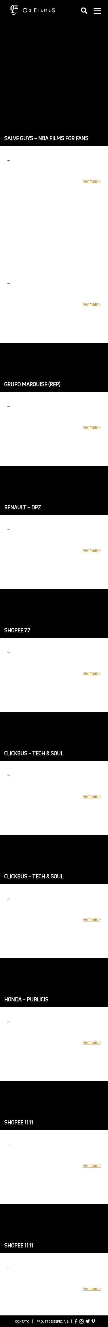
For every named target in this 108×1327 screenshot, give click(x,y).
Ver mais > (92, 181)
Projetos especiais (53, 1321)
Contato (22, 1321)
